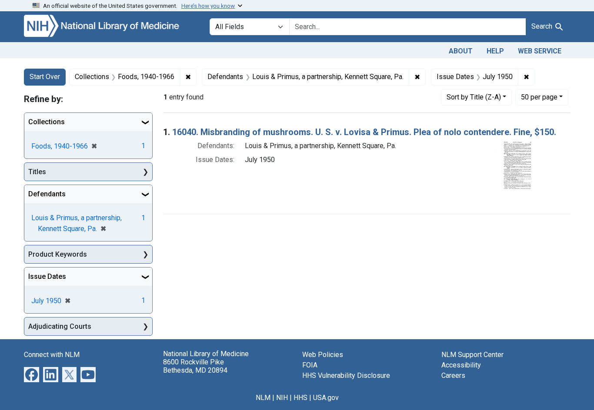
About (461, 51)
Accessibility (461, 365)
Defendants (47, 194)
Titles (37, 172)
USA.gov (326, 397)
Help (495, 51)
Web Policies (322, 354)
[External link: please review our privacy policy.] (31, 374)
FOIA (309, 365)
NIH (282, 397)
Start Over (45, 77)
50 (539, 97)
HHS (300, 397)
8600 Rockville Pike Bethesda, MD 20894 (195, 366)
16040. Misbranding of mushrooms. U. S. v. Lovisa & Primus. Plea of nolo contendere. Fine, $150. (364, 132)
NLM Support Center (472, 354)
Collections (46, 122)
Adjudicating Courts (59, 326)
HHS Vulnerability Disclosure (346, 375)
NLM (263, 397)
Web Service (539, 51)
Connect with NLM (52, 354)
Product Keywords (57, 254)
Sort (474, 97)
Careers (453, 375)
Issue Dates (47, 276)
